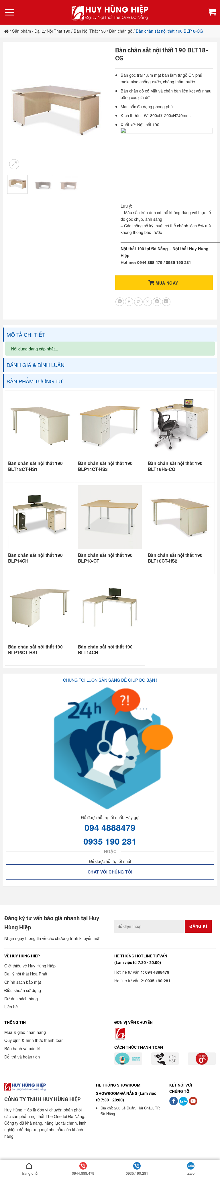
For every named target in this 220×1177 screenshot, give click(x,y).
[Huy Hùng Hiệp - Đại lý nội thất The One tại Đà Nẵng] (110, 12)
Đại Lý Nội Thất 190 (52, 31)
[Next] (96, 108)
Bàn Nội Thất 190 (90, 31)
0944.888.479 (83, 1173)
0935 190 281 (110, 841)
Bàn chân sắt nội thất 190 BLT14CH (105, 650)
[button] (9, 12)
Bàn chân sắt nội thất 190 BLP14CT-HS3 (105, 466)
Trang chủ (29, 1173)
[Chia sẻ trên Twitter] (138, 301)
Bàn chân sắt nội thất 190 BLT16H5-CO (175, 466)
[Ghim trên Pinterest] (157, 301)
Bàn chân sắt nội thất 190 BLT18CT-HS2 (175, 558)
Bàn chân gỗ (120, 31)
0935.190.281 (137, 1173)
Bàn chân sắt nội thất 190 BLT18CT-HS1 (35, 466)
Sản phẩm (21, 31)
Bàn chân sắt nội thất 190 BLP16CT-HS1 (35, 650)
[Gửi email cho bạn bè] (148, 301)
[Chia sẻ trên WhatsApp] (119, 301)
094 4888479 (110, 827)
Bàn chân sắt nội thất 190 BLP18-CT (105, 558)
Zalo (191, 1173)
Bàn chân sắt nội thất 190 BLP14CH (35, 558)
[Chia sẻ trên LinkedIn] (166, 301)
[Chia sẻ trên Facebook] (129, 301)
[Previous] (16, 108)
